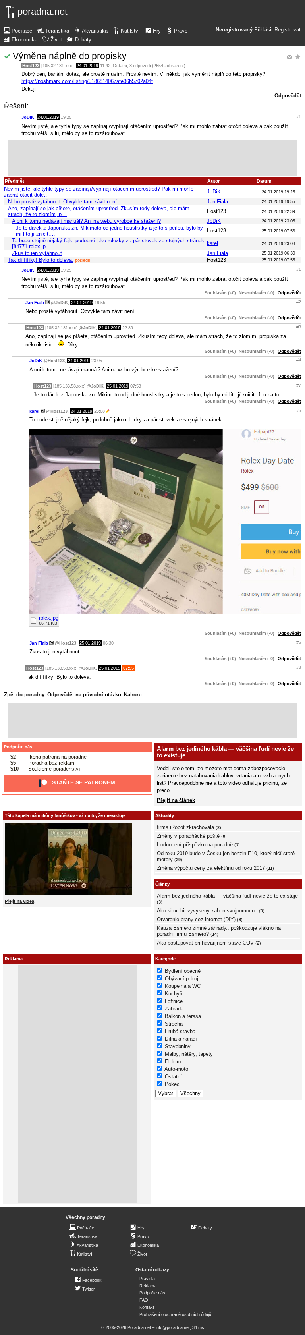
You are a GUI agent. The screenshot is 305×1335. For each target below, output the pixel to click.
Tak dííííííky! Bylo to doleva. (40, 260)
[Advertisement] (152, 158)
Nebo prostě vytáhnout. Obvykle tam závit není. (63, 202)
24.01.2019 (87, 65)
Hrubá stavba (180, 1031)
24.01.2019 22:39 (278, 211)
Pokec (172, 1084)
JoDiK (27, 117)
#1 (298, 116)
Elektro (173, 1062)
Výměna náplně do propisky (70, 56)
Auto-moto (176, 1069)
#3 (298, 327)
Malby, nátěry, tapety (189, 1054)
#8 (298, 667)
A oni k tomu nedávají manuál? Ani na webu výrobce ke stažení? (86, 221)
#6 (298, 642)
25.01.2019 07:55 (278, 259)
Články (162, 884)
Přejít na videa (19, 901)
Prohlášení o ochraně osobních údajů (175, 1314)
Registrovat (287, 30)
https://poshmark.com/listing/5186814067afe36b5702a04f (87, 81)
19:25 (66, 117)
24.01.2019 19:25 (278, 191)
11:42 (105, 65)
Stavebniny (178, 1046)
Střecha (174, 1024)
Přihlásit (263, 30)
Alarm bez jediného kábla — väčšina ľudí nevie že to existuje (227, 896)
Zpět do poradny (24, 694)
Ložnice (174, 1001)
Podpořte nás (18, 746)
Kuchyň (173, 994)
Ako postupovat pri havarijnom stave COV (205, 943)
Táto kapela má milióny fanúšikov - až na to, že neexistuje (65, 815)
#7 (298, 385)
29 (178, 859)
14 (214, 934)
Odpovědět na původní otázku (84, 694)
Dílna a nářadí (181, 1039)
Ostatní (120, 65)
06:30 (108, 643)
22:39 (127, 327)
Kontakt (146, 1307)
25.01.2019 (117, 386)
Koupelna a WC (183, 986)
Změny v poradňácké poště (188, 836)
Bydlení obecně (183, 971)
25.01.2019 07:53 (278, 230)
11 (270, 868)
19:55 (100, 302)
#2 (298, 301)
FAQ (143, 1300)
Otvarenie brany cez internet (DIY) (196, 919)
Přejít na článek (176, 800)
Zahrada (174, 1009)
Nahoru (133, 694)
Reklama (147, 1285)
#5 (298, 410)
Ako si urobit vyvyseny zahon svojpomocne (207, 911)
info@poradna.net (173, 1327)
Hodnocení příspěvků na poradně (195, 845)
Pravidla (147, 1278)
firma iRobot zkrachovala (185, 827)
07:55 (128, 668)
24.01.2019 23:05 (278, 220)
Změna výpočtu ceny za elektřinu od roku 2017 (211, 868)
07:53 (135, 386)
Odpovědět (287, 96)
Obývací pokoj (181, 978)
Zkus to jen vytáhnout (37, 253)
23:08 (99, 411)
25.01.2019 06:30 (278, 253)
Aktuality (164, 815)
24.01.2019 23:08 (278, 243)
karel (212, 243)
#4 (298, 359)
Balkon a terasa (183, 1016)
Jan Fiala (217, 202)
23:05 (96, 360)
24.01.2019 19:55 (278, 201)
